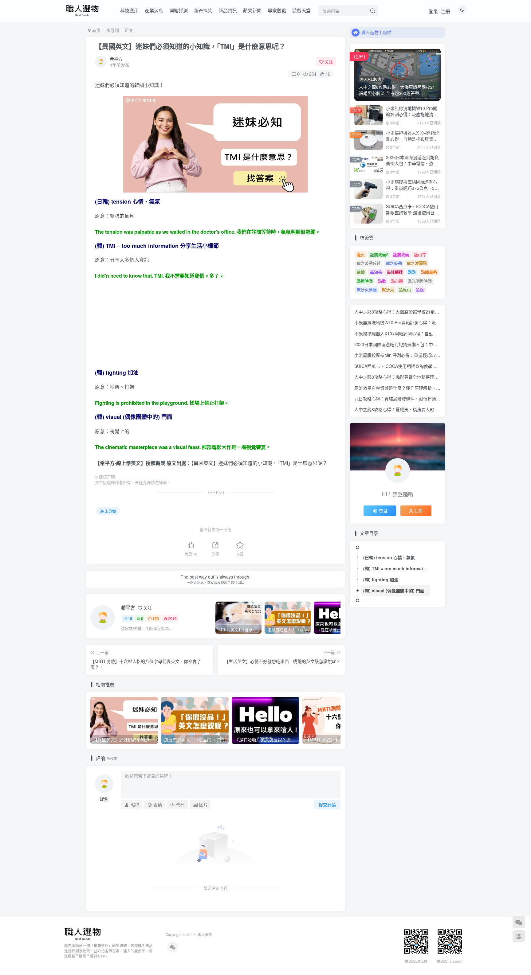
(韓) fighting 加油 (380, 579)
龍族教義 (401, 254)
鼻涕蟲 (376, 272)
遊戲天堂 (301, 10)
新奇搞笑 (203, 10)
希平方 (116, 59)
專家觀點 (277, 10)
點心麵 (397, 281)
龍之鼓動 (394, 263)
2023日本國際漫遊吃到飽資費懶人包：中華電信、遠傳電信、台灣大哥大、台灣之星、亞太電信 (412, 166)
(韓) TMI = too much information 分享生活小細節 (396, 568)
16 (130, 618)
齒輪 (361, 272)
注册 (445, 11)
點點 (412, 272)
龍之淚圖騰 (417, 263)
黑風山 (405, 289)
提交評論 (327, 804)
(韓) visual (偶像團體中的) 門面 (393, 590)
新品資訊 (227, 10)
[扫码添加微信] (519, 922)
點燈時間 (365, 281)
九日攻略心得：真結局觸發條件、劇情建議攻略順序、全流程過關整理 (421, 399)
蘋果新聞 (252, 10)
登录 (433, 11)
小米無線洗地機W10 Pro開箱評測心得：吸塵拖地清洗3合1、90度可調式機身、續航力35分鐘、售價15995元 (413, 117)
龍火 (361, 254)
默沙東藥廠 (367, 289)
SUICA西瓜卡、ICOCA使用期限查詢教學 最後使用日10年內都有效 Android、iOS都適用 (412, 215)
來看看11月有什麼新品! (383, 32)
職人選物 (205, 934)
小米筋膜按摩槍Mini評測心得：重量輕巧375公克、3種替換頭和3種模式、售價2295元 (412, 191)
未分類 (112, 30)
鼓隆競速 (395, 272)
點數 (382, 281)
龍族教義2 (379, 254)
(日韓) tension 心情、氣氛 (389, 557)
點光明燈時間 (420, 281)
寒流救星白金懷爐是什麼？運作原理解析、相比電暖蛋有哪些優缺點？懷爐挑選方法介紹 (438, 388)
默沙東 (388, 289)
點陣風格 (429, 272)
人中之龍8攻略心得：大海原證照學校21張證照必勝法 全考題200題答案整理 (426, 312)
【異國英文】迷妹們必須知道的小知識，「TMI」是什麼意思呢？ (190, 46)
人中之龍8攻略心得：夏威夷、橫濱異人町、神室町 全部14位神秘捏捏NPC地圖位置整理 (438, 409)
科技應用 (129, 10)
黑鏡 (420, 289)
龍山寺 (420, 254)
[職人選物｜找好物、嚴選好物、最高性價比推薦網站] (82, 933)
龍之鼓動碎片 (369, 263)
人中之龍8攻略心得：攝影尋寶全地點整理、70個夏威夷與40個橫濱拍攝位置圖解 (431, 377)
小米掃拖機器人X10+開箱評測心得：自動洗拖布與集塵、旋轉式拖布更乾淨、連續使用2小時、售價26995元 (412, 142)
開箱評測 (178, 10)
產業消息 (154, 10)
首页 (95, 30)
